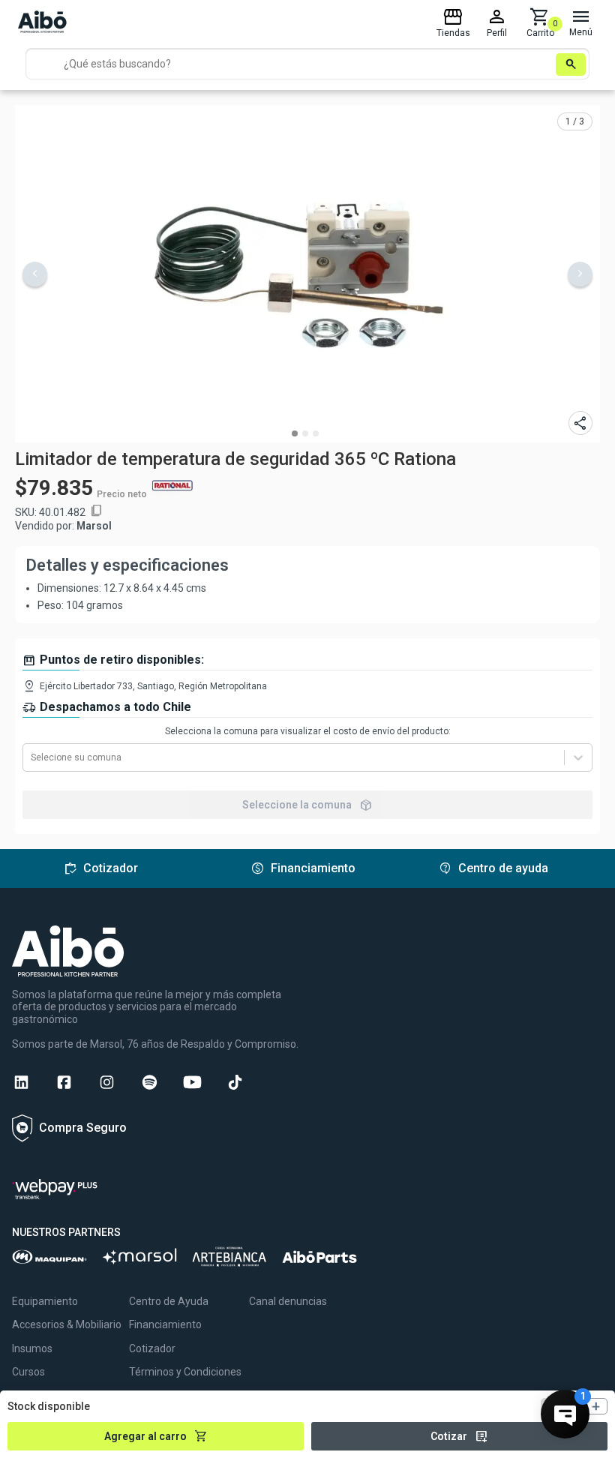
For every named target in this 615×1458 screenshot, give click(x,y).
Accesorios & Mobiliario (67, 1324)
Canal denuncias (288, 1301)
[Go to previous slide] (34, 274)
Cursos (28, 1372)
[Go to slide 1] (295, 433)
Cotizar (459, 1436)
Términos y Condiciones (185, 1372)
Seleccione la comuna (307, 804)
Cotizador (152, 1348)
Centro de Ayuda (168, 1301)
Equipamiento (45, 1301)
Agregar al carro (156, 1436)
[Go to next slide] (580, 274)
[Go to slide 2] (305, 433)
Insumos (32, 1348)
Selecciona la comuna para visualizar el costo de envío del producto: (308, 731)
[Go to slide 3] (316, 433)
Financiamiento (165, 1324)
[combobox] (32, 757)
